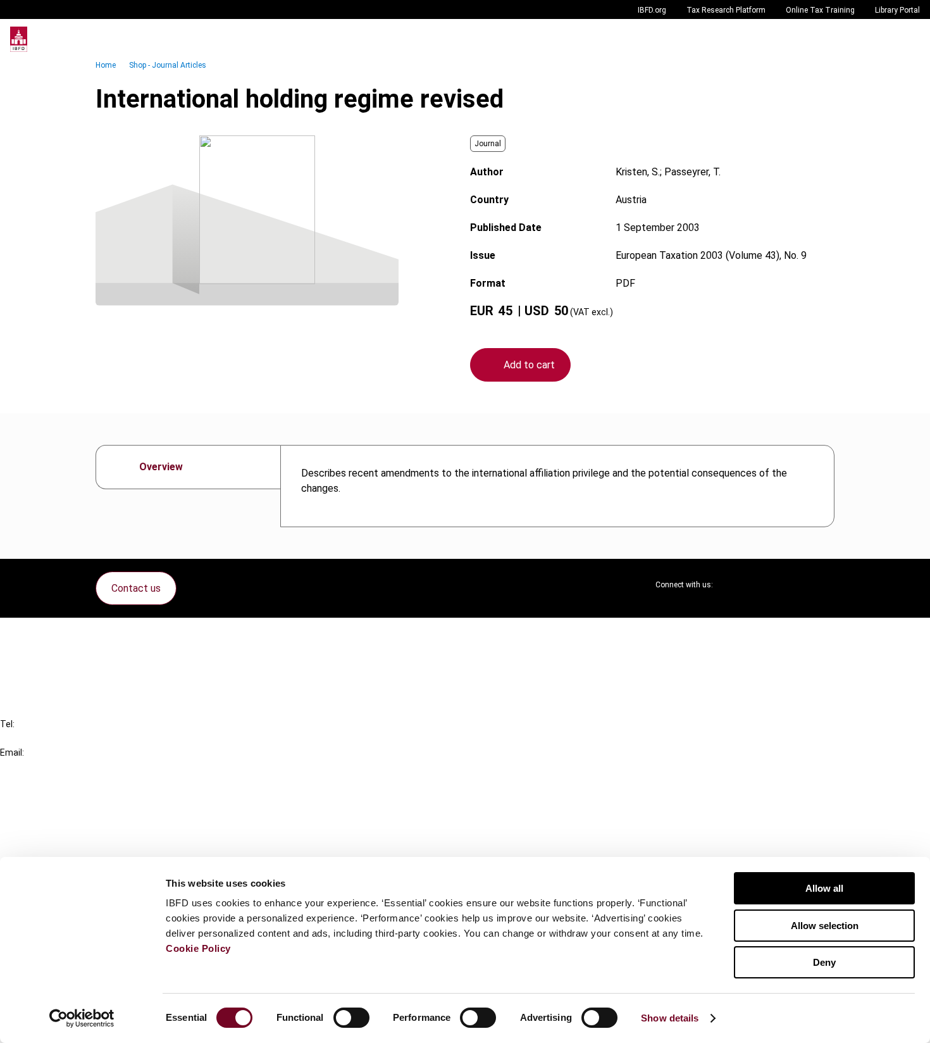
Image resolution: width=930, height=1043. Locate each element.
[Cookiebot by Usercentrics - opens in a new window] (82, 1018)
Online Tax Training (820, 10)
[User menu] (907, 39)
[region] (557, 486)
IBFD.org (652, 10)
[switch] (351, 1018)
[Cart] (882, 39)
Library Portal (897, 10)
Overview (161, 467)
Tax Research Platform (726, 10)
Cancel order (53, 635)
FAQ (34, 658)
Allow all (824, 888)
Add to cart (529, 365)
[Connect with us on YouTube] (794, 585)
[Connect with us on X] (733, 585)
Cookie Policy (198, 948)
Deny (824, 962)
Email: (12, 752)
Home (106, 65)
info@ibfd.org (30, 767)
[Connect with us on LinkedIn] (763, 585)
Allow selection (825, 925)
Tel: (7, 724)
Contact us (136, 588)
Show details (669, 1018)
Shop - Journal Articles (167, 65)
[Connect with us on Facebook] (824, 585)
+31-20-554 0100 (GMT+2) (61, 738)
